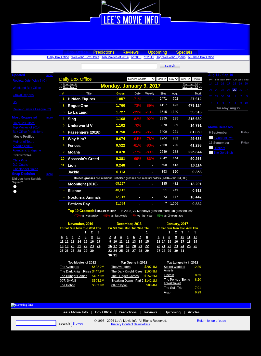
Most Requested (24, 117)
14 (79, 241)
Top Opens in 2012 (134, 262)
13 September (219, 143)
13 (72, 241)
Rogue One (78, 105)
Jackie (73, 172)
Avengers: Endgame (27, 150)
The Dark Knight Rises (75, 271)
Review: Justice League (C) (32, 109)
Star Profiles (23, 155)
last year (147, 215)
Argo (167, 292)
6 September (218, 132)
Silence (74, 190)
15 (85, 241)
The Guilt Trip (173, 288)
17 (98, 241)
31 (115, 255)
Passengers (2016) (84, 132)
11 (61, 241)
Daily (138, 93)
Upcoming (157, 52)
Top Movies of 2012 (82, 262)
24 (98, 246)
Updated (18, 75)
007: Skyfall (68, 280)
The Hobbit (67, 285)
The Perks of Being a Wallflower (177, 281)
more (49, 75)
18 (61, 246)
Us (15, 102)
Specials (184, 52)
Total (198, 93)
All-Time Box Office (201, 57)
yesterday (92, 215)
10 (98, 237)
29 (85, 251)
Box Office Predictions (28, 132)
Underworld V (80, 125)
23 (92, 246)
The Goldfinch (223, 153)
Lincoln (169, 275)
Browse (78, 323)
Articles (194, 312)
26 (67, 251)
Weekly (149, 93)
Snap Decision (23, 174)
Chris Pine (20, 160)
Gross (120, 93)
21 (79, 246)
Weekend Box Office (85, 57)
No (19, 192)
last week (121, 215)
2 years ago (175, 215)
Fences (74, 145)
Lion (72, 165)
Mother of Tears (23, 142)
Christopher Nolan (25, 169)
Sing (72, 119)
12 (67, 241)
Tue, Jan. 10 (190, 84)
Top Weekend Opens (171, 57)
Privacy (116, 324)
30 (92, 251)
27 (72, 251)
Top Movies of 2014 (115, 57)
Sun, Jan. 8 (70, 84)
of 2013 (136, 57)
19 (67, 246)
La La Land (77, 112)
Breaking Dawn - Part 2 (127, 280)
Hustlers (219, 148)
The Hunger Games (73, 276)
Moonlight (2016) (83, 184)
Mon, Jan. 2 (70, 87)
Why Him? (77, 139)
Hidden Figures (81, 99)
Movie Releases (220, 127)
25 (61, 251)
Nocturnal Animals (84, 197)
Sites (163, 93)
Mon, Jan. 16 (190, 87)
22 (85, 246)
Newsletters (142, 324)
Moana (74, 152)
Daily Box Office (58, 57)
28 (79, 251)
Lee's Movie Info (74, 312)
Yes (19, 187)
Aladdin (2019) (23, 146)
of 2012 (149, 57)
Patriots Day (79, 204)
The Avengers (69, 267)
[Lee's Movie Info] (130, 23)
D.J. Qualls (20, 165)
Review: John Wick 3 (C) (30, 80)
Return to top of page (211, 321)
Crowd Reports (23, 95)
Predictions (104, 52)
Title (89, 93)
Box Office (77, 52)
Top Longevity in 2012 (182, 262)
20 (72, 246)
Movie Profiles (24, 136)
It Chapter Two (223, 138)
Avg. (175, 93)
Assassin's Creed (83, 159)
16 (92, 241)
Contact (127, 324)
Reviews (131, 52)
